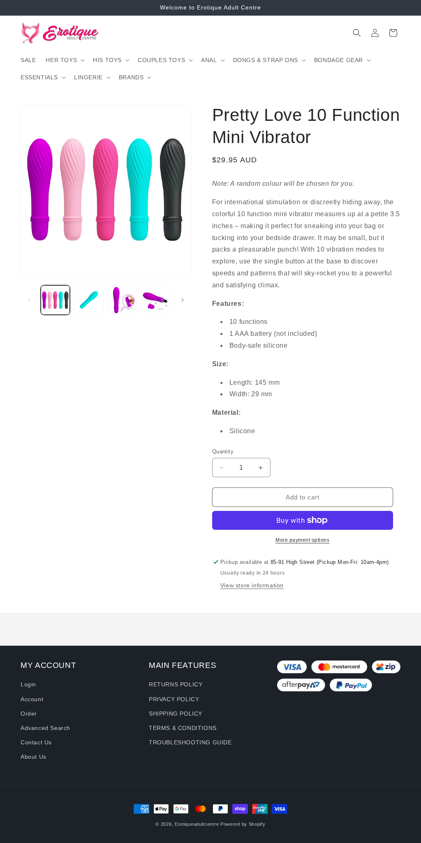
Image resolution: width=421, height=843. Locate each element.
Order (29, 713)
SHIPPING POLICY (175, 713)
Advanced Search (45, 728)
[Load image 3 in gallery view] (122, 299)
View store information (252, 585)
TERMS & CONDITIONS (183, 728)
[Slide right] (182, 300)
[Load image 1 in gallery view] (55, 299)
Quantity (223, 451)
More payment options (302, 540)
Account (32, 699)
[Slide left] (30, 300)
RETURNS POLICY (175, 684)
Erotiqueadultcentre (197, 824)
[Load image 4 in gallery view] (155, 299)
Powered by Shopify (243, 824)
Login (28, 684)
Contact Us (36, 742)
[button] (64, 60)
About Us (33, 756)
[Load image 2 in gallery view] (88, 299)
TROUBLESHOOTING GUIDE (190, 742)
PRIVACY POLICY (174, 699)
